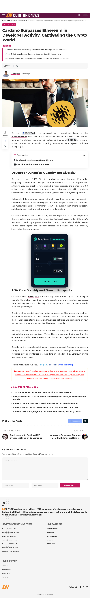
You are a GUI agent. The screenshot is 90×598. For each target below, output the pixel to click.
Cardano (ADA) (9, 25)
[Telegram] (87, 587)
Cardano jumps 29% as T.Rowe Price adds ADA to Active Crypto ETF (45, 407)
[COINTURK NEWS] (23, 15)
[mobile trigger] (4, 15)
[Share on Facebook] (13, 66)
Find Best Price (50, 281)
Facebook (52, 365)
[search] (79, 15)
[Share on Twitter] (16, 66)
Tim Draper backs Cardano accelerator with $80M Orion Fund (42, 392)
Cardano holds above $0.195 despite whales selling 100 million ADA (45, 403)
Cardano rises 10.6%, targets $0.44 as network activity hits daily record (47, 411)
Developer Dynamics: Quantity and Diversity (34, 160)
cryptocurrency (19, 136)
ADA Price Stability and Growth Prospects (33, 164)
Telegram (42, 365)
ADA (37, 296)
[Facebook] (80, 587)
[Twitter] (83, 587)
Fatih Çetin (15, 74)
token (31, 296)
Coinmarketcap (66, 365)
